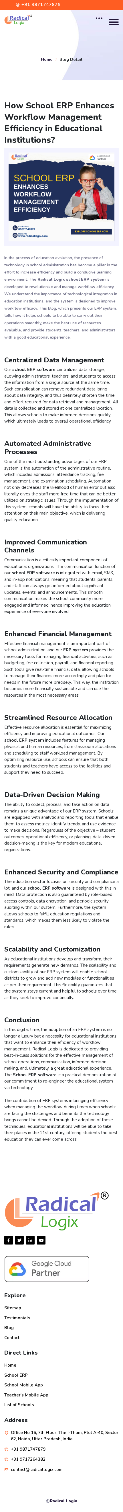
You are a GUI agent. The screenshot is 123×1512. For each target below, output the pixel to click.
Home (47, 59)
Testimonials (17, 1318)
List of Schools (19, 1405)
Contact (11, 1338)
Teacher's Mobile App (26, 1395)
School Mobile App (23, 1385)
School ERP (16, 1375)
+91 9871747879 (41, 4)
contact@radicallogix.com (37, 1469)
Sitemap (12, 1308)
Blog (9, 1328)
